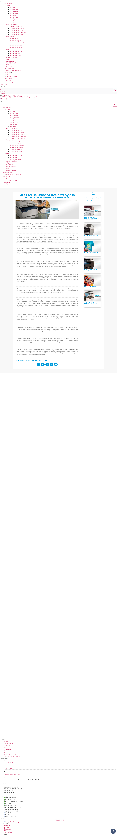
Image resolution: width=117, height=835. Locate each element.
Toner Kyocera (14, 19)
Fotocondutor (10, 36)
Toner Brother (14, 17)
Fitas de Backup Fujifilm (13, 70)
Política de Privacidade (11, 755)
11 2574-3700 (15, 97)
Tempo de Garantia (10, 751)
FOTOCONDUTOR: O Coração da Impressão (91, 270)
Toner (8, 5)
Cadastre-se (15, 95)
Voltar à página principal (93, 198)
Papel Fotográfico (11, 57)
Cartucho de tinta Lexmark (18, 32)
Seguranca (7, 745)
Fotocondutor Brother (16, 40)
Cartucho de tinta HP (16, 26)
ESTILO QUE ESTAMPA (90, 286)
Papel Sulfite (10, 61)
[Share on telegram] (56, 364)
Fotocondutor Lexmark (16, 44)
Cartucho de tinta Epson (17, 28)
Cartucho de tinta (11, 25)
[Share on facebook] (38, 364)
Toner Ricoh (13, 21)
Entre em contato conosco (12, 757)
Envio (5, 747)
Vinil (7, 65)
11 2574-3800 (5, 97)
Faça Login (6, 95)
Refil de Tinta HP (15, 53)
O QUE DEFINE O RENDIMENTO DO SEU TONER (90, 303)
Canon (11, 82)
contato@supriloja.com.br (30, 97)
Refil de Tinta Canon (16, 55)
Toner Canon (13, 23)
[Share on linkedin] (47, 364)
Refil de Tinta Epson (16, 51)
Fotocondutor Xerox (16, 46)
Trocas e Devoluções (10, 753)
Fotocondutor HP (15, 38)
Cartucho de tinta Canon (17, 30)
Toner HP (12, 7)
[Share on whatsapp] (51, 364)
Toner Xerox (13, 15)
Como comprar (8, 743)
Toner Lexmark (14, 9)
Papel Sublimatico (11, 63)
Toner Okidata (14, 11)
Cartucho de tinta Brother (17, 34)
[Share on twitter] (43, 364)
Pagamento (7, 749)
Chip (7, 59)
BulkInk (8, 80)
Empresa (6, 741)
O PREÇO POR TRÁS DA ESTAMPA (91, 253)
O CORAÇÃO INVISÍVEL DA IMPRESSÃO (92, 236)
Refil (7, 49)
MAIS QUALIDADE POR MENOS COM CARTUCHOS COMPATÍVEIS (92, 218)
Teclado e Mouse (11, 76)
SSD (7, 74)
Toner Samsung (14, 13)
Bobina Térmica (11, 67)
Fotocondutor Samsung (17, 42)
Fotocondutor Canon (16, 47)
